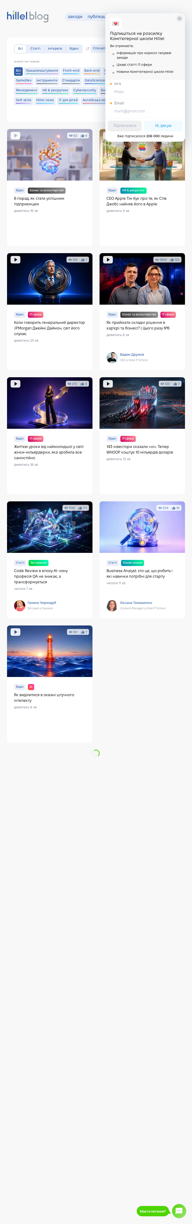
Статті (35, 48)
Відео (74, 48)
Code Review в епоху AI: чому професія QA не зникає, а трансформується (49, 559)
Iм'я (117, 84)
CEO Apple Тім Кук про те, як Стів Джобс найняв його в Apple (142, 187)
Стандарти (71, 80)
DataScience (95, 80)
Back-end (92, 70)
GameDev (24, 80)
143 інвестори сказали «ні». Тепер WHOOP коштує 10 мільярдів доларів (142, 435)
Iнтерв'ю (55, 48)
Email (119, 103)
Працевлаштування (42, 70)
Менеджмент (26, 90)
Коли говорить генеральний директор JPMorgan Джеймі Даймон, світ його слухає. (49, 311)
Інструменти (47, 80)
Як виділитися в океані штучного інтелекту (49, 684)
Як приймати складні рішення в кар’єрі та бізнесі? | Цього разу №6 (142, 311)
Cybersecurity (84, 90)
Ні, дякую (163, 126)
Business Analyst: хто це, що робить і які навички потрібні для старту (142, 559)
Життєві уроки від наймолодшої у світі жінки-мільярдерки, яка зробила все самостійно (49, 435)
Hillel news (45, 100)
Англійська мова (96, 100)
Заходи (75, 17)
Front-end (71, 70)
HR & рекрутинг (55, 90)
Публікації (98, 17)
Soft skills (23, 100)
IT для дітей (68, 100)
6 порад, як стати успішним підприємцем (49, 187)
